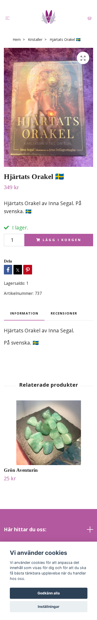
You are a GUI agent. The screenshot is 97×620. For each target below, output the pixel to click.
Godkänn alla (49, 593)
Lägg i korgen (62, 239)
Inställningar (48, 606)
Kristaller (35, 39)
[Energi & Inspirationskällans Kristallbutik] (48, 17)
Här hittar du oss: (25, 529)
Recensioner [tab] (64, 313)
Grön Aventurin (21, 470)
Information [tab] (24, 313)
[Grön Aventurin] (48, 432)
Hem (17, 39)
